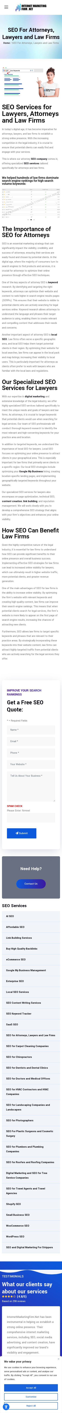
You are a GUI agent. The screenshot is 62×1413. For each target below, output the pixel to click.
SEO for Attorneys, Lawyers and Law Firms (30, 1035)
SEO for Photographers (19, 1120)
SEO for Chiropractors (19, 1057)
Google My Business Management (26, 970)
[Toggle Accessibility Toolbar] (6, 1407)
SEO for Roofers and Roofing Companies (30, 1162)
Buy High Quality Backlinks (21, 949)
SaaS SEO (12, 1024)
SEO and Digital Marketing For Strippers (29, 1247)
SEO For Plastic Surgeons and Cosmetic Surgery (29, 1134)
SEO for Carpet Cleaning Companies (27, 1046)
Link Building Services (19, 938)
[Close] (59, 1359)
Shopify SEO (13, 1204)
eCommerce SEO (16, 959)
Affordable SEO (15, 927)
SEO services (31, 163)
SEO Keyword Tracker (18, 1014)
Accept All (31, 1387)
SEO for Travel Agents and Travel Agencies (25, 1191)
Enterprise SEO (15, 981)
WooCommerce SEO (17, 1226)
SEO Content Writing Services (23, 1003)
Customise (31, 1396)
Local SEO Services (17, 992)
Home (6, 43)
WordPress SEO (15, 1236)
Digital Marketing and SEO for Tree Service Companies (26, 1175)
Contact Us (31, 884)
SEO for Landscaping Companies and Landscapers (28, 1107)
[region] (31, 1384)
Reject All (31, 1405)
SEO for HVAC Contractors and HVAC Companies (27, 1092)
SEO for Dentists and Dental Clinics (27, 1068)
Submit (23, 833)
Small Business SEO (18, 1215)
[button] (6, 203)
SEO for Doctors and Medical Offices (28, 1078)
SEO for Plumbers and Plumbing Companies (24, 1149)
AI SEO (10, 916)
